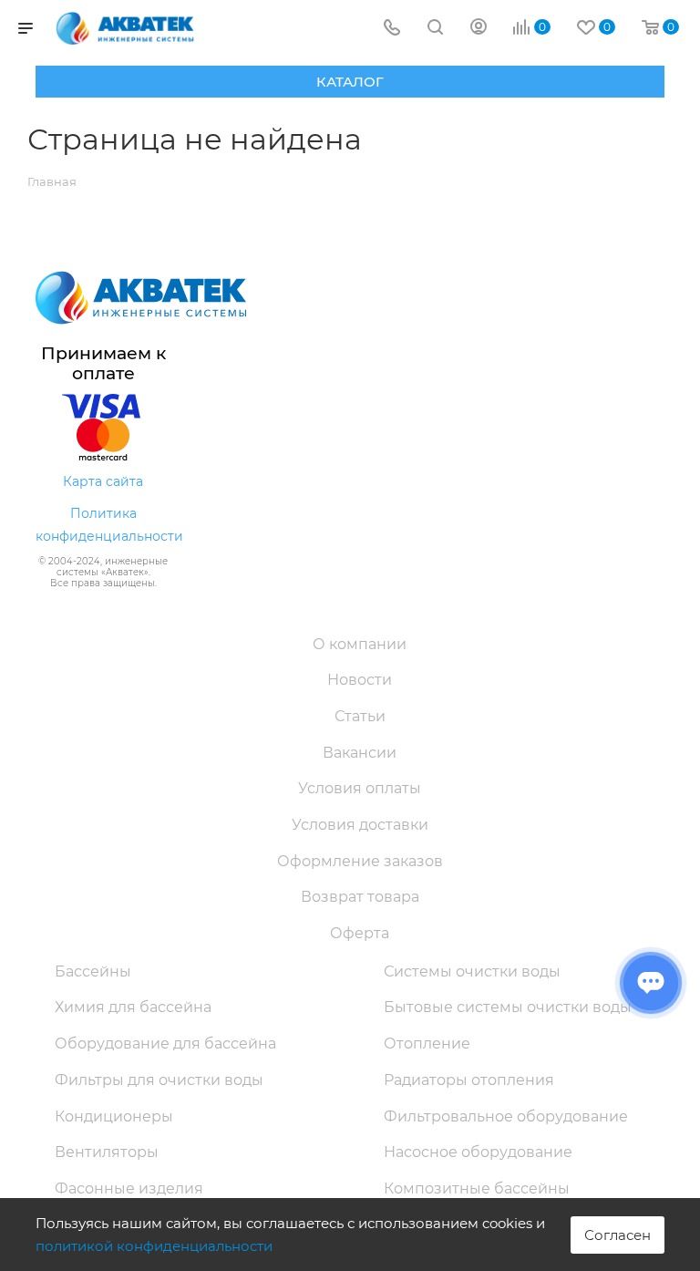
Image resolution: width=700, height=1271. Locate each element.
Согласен (617, 1235)
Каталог (350, 81)
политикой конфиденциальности (154, 1246)
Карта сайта (103, 481)
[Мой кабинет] (478, 28)
